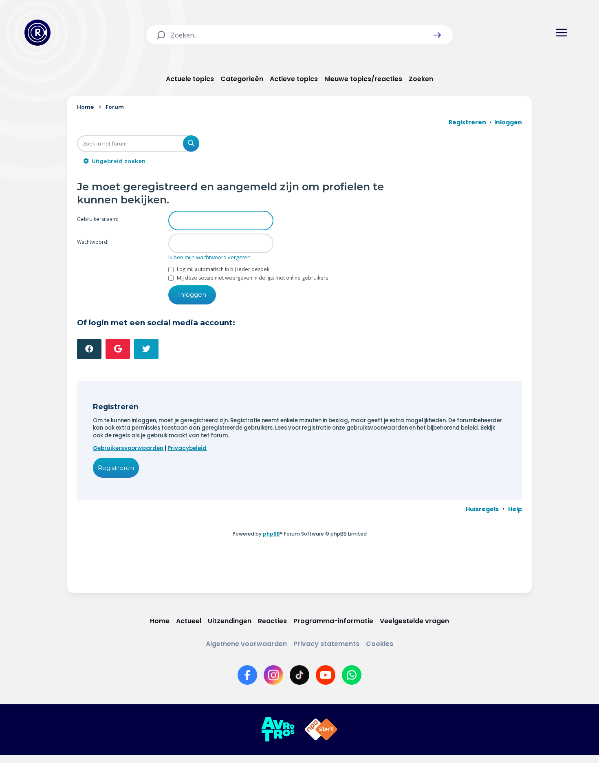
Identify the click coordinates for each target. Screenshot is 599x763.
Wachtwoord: (92, 241)
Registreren (116, 468)
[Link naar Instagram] (273, 675)
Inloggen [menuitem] (508, 122)
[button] (437, 35)
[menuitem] (482, 509)
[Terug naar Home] (37, 33)
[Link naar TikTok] (299, 675)
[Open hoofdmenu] (561, 33)
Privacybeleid (187, 448)
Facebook (89, 349)
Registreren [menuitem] (467, 122)
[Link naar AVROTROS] (278, 729)
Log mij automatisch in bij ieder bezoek (222, 269)
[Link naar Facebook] (247, 675)
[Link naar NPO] (321, 729)
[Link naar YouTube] (325, 675)
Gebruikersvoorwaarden (128, 448)
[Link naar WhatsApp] (351, 675)
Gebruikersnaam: (97, 219)
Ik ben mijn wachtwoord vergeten (209, 257)
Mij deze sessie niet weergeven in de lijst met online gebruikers (252, 277)
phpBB (271, 533)
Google (118, 349)
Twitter (146, 349)
